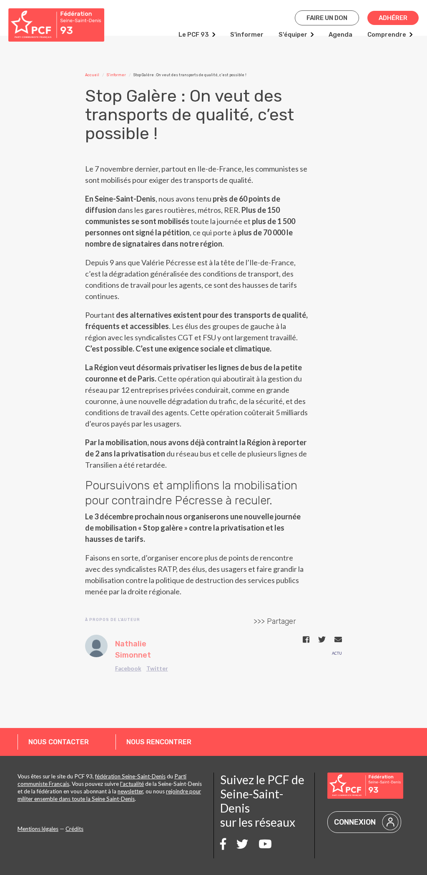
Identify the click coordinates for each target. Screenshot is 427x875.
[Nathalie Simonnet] (96, 646)
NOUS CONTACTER (58, 742)
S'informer (247, 34)
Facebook (128, 668)
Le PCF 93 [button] (193, 34)
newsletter (130, 791)
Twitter (157, 668)
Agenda (340, 34)
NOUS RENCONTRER (158, 742)
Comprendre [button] (386, 34)
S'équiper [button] (293, 34)
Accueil (92, 75)
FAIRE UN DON (326, 18)
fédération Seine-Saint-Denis (130, 776)
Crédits (74, 828)
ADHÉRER (393, 18)
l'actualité (132, 783)
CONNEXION (355, 822)
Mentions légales (38, 828)
